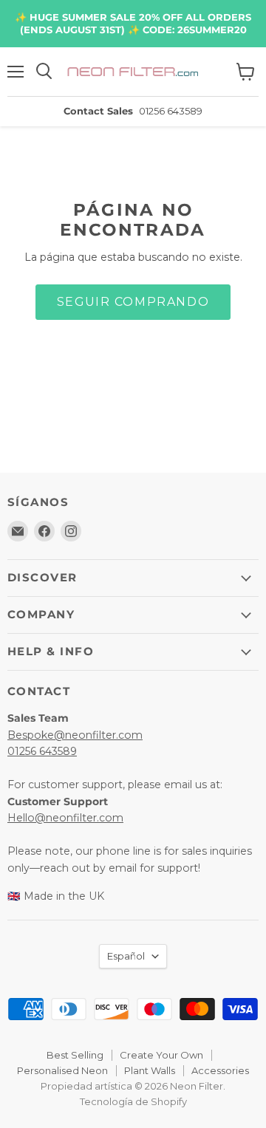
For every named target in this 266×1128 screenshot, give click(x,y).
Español (126, 956)
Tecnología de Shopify (133, 1101)
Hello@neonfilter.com (65, 817)
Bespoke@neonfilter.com (75, 735)
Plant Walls (149, 1070)
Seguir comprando (133, 302)
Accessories (220, 1070)
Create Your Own (161, 1055)
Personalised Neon (62, 1070)
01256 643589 (42, 751)
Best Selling (75, 1055)
